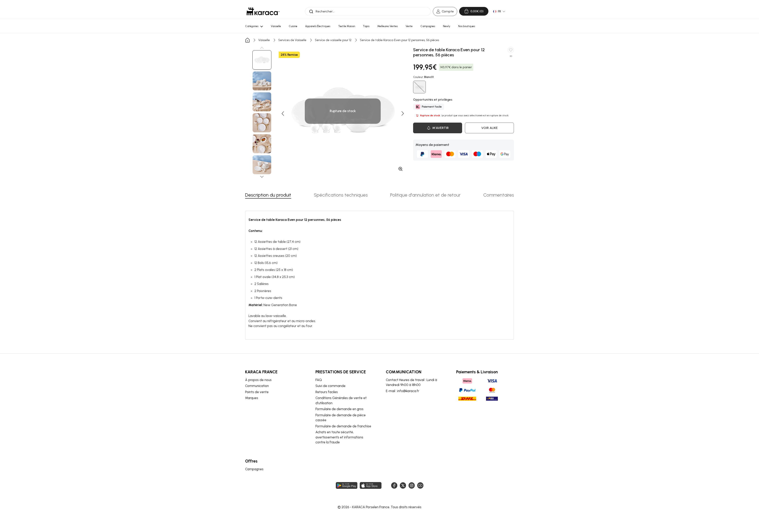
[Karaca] (263, 11)
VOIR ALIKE (489, 128)
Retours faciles (326, 392)
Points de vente (257, 392)
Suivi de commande (330, 386)
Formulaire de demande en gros (339, 409)
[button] (261, 47)
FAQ (318, 380)
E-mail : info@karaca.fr (402, 391)
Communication (257, 386)
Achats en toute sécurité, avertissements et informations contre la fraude (339, 437)
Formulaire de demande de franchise (343, 426)
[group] (261, 60)
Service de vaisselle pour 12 (333, 40)
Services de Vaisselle (292, 40)
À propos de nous (258, 380)
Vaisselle (264, 40)
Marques (251, 398)
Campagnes (254, 469)
